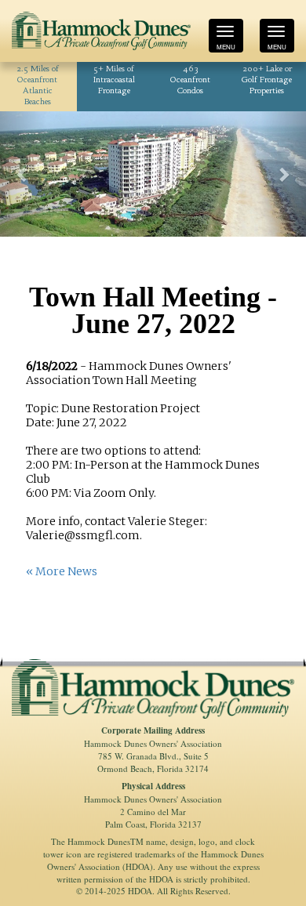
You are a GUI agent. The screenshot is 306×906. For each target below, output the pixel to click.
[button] (23, 174)
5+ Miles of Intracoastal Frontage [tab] (114, 79)
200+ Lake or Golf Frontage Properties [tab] (267, 79)
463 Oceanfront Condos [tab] (190, 79)
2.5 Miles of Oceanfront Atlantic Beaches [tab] (37, 85)
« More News (61, 571)
